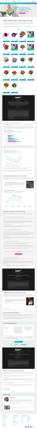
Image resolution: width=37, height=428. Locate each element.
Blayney (12, 390)
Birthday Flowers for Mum (15, 418)
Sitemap (21, 420)
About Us (21, 419)
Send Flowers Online (22, 424)
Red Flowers (14, 420)
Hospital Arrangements (4, 422)
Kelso (5, 390)
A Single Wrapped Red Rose (5, 38)
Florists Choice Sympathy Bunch (30, 51)
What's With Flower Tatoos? (15, 423)
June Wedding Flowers (14, 424)
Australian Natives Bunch (21, 51)
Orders (27, 421)
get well (10, 234)
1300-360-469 (28, 416)
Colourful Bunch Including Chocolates (22, 38)
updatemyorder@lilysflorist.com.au (18, 375)
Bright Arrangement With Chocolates (6, 51)
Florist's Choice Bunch (13, 51)
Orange (8, 390)
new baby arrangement (25, 246)
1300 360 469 (5, 326)
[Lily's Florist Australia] (5, 1)
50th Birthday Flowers (14, 417)
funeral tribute (15, 222)
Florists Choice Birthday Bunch (29, 38)
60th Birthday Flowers (14, 416)
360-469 (13, 1)
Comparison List (28, 422)
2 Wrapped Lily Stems (13, 38)
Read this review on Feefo (18, 279)
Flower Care (22, 422)
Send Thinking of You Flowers (18, 341)
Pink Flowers (14, 419)
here (19, 403)
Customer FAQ (22, 416)
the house (24, 222)
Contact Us (22, 418)
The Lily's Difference (22, 417)
